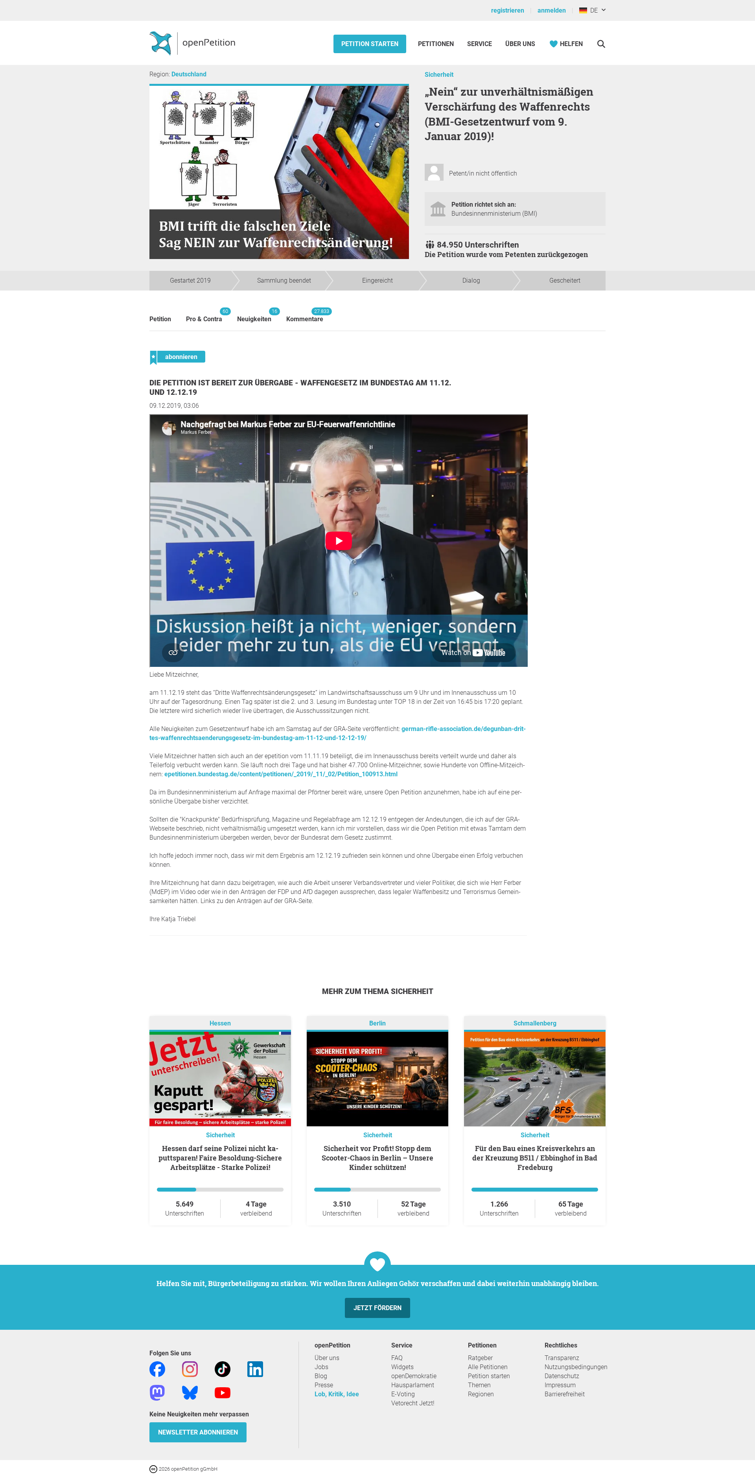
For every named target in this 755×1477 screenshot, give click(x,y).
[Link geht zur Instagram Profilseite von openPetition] (190, 1368)
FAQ (397, 1358)
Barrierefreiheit (565, 1394)
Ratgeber (480, 1358)
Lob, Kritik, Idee (337, 1394)
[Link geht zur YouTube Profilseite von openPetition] (222, 1392)
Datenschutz (562, 1376)
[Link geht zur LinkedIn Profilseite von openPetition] (255, 1368)
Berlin (377, 1023)
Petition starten (369, 44)
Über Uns (520, 44)
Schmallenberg (535, 1023)
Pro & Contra (204, 315)
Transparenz (562, 1358)
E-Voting (403, 1394)
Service (479, 44)
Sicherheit (439, 74)
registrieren (507, 10)
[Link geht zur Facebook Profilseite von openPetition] (157, 1368)
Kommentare (304, 315)
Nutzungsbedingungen (576, 1367)
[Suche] (601, 43)
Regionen (481, 1394)
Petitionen (436, 44)
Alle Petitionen (488, 1367)
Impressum (560, 1385)
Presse (324, 1385)
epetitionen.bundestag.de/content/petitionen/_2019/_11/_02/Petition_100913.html (281, 774)
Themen (479, 1385)
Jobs (321, 1367)
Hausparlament (412, 1385)
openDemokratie (413, 1376)
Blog (321, 1376)
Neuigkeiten (254, 315)
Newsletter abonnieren (198, 1432)
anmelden (552, 10)
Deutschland (188, 74)
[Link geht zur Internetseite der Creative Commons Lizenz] (154, 1468)
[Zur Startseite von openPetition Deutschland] (193, 43)
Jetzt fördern (377, 1308)
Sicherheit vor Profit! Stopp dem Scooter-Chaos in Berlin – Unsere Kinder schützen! (377, 1158)
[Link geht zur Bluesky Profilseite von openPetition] (190, 1392)
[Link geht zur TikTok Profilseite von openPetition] (222, 1368)
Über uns (327, 1358)
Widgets (402, 1367)
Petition (160, 319)
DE (592, 10)
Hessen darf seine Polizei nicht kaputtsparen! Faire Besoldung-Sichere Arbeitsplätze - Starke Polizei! (220, 1158)
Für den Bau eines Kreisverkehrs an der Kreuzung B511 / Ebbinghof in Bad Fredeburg (534, 1158)
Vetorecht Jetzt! (413, 1403)
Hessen (220, 1023)
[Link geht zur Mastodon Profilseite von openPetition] (157, 1392)
